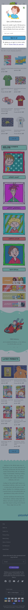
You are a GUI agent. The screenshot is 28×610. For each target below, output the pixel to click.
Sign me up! (14, 38)
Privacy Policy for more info (16, 44)
